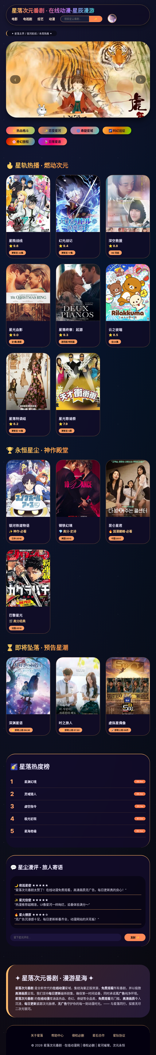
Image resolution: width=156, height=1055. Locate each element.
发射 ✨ (135, 937)
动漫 (52, 19)
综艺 (40, 19)
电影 (15, 19)
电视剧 (27, 19)
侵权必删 (78, 1035)
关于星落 (37, 1035)
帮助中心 (57, 1035)
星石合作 (98, 1035)
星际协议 (119, 1035)
